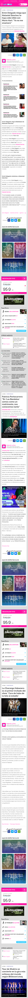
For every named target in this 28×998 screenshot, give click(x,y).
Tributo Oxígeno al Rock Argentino (17, 677)
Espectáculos (6, 83)
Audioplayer (13, 416)
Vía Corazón (16, 341)
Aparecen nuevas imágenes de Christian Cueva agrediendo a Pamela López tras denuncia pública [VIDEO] (19, 376)
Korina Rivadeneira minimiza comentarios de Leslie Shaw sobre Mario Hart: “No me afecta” (10, 107)
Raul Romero (5, 824)
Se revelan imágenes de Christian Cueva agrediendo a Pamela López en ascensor (18, 369)
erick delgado (5, 212)
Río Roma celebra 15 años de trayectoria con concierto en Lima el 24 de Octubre (18, 339)
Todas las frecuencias (13, 292)
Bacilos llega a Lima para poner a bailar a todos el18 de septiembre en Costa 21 (19, 672)
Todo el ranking (21, 331)
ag (25, 212)
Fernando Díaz (6, 409)
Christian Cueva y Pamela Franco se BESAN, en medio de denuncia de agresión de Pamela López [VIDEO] (19, 362)
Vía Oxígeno (16, 347)
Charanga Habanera (15, 824)
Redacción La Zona (10, 59)
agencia (21, 212)
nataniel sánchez (14, 212)
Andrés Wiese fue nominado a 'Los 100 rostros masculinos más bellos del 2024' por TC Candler (10, 116)
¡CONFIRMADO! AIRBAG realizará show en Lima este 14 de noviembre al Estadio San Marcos (19, 345)
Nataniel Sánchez (19, 31)
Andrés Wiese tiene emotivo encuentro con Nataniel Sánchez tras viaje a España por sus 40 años (10, 98)
